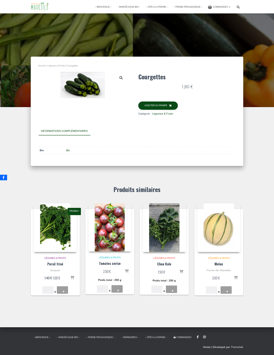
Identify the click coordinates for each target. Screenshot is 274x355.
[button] (121, 78)
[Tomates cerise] (109, 227)
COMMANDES (220, 7)
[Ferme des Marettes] (40, 6)
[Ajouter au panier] (72, 278)
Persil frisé (55, 264)
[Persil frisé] (55, 227)
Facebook (198, 337)
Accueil (42, 65)
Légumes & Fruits (56, 65)
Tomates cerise (110, 263)
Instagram (204, 337)
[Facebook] (3, 177)
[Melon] (219, 227)
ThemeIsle (237, 347)
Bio (68, 150)
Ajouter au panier (155, 105)
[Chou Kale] (164, 227)
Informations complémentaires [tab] (64, 130)
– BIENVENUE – (103, 7)
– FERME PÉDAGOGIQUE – (188, 7)
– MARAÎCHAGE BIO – (128, 7)
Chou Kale (164, 264)
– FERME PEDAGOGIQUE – (100, 337)
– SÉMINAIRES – (130, 337)
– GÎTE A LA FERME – (157, 7)
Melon (219, 264)
